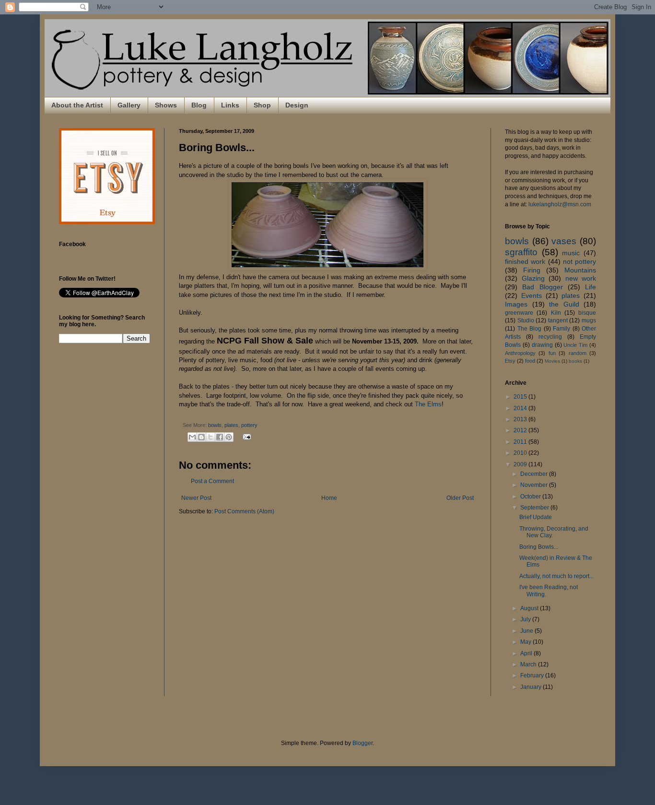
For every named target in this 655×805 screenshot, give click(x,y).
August (530, 608)
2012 (521, 430)
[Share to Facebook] (219, 437)
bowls (215, 425)
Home (329, 498)
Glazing (533, 278)
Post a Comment (212, 481)
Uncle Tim (575, 345)
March (529, 664)
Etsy (510, 361)
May (526, 642)
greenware (519, 312)
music (571, 253)
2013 (521, 419)
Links (230, 105)
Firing (531, 270)
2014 (521, 408)
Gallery (128, 105)
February (532, 675)
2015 (521, 396)
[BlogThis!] (201, 437)
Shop (262, 105)
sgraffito (521, 252)
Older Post (460, 498)
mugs (589, 320)
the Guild (564, 304)
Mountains (580, 270)
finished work (525, 261)
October (531, 496)
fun (552, 353)
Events (531, 295)
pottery (249, 425)
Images (516, 304)
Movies (552, 361)
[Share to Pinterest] (229, 437)
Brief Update (535, 517)
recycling (550, 336)
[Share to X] (210, 437)
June (527, 630)
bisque (587, 312)
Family (561, 328)
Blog (199, 105)
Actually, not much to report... (556, 576)
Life (590, 287)
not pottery (579, 261)
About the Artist (77, 105)
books (575, 361)
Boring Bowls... (538, 547)
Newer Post (196, 498)
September (535, 507)
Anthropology (520, 353)
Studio (525, 320)
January (531, 687)
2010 (521, 453)
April (527, 653)
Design (296, 105)
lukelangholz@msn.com (559, 204)
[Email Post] (245, 436)
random (577, 353)
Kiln (556, 312)
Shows (166, 105)
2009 (521, 464)
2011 (521, 441)
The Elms (428, 404)
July (526, 619)
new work (581, 278)
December (534, 474)
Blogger (362, 743)
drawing (542, 345)
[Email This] (192, 437)
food (530, 361)
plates (231, 425)
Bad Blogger (542, 287)
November (534, 485)
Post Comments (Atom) (244, 511)
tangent (558, 320)
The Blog (529, 328)
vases (563, 241)
